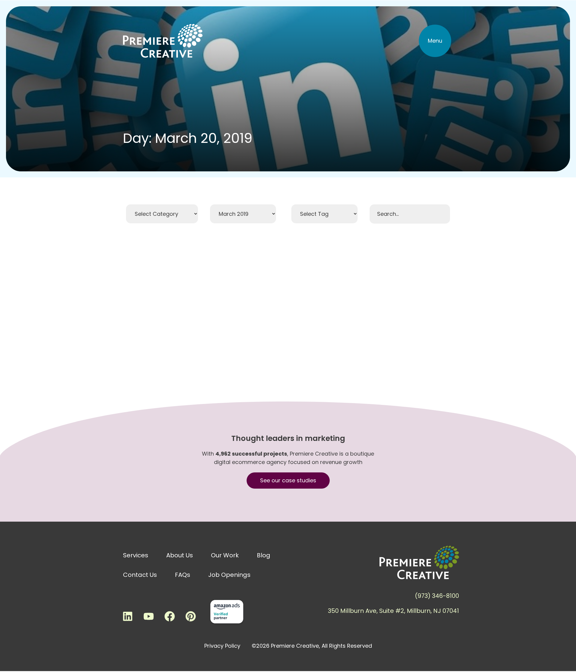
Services (135, 555)
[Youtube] (148, 616)
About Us (179, 555)
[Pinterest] (190, 616)
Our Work (225, 555)
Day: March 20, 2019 (187, 138)
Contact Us (140, 575)
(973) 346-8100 (437, 596)
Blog (263, 555)
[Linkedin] (127, 616)
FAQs (182, 575)
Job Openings (229, 575)
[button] (435, 41)
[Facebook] (169, 616)
